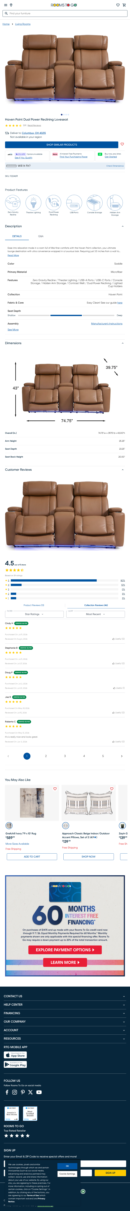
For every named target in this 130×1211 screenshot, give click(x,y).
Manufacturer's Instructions (106, 323)
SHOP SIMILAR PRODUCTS (61, 145)
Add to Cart (32, 856)
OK (67, 1166)
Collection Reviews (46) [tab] (96, 605)
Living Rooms (22, 24)
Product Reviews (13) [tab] (34, 605)
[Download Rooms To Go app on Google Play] (15, 1064)
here (119, 302)
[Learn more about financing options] (65, 966)
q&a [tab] (40, 236)
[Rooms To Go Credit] (65, 916)
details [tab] (17, 236)
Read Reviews (34, 125)
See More (13, 329)
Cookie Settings (67, 1174)
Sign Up (110, 1173)
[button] (65, 580)
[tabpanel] (65, 287)
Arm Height (10, 441)
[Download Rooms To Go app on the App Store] (15, 1054)
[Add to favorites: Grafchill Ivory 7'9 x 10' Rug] (55, 789)
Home (6, 24)
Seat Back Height (14, 457)
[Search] (5, 13)
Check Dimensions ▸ (115, 166)
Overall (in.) (11, 433)
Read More (13, 255)
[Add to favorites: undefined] (122, 144)
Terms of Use (33, 1196)
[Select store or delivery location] (11, 5)
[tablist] (29, 236)
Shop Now (88, 856)
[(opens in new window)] (7, 1092)
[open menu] (6, 5)
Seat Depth (11, 449)
